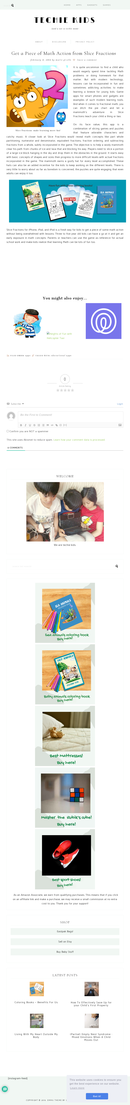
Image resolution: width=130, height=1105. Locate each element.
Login (120, 404)
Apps (28, 355)
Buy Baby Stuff (65, 952)
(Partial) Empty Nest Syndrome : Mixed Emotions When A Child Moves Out (91, 1037)
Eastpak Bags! (65, 931)
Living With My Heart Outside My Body (36, 1035)
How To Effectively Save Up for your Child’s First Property (91, 1004)
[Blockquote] (48, 425)
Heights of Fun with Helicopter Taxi (65, 331)
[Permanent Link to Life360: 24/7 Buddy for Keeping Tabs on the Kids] (103, 338)
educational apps (61, 355)
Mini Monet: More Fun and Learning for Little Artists (26, 328)
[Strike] (34, 425)
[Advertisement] (65, 270)
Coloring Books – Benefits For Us (36, 1002)
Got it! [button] (97, 1096)
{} (61, 425)
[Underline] (30, 425)
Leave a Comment (87, 60)
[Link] (56, 425)
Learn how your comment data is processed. (79, 440)
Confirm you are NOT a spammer (29, 431)
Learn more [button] (77, 1088)
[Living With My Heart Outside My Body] (36, 1022)
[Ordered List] (39, 425)
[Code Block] (52, 425)
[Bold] (21, 425)
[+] (65, 425)
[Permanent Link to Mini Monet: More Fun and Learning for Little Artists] (26, 338)
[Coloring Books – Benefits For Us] (37, 990)
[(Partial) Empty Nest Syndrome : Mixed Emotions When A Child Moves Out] (91, 1022)
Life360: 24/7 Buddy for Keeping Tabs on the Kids (104, 328)
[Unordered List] (43, 425)
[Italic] (25, 425)
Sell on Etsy (65, 942)
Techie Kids (65, 20)
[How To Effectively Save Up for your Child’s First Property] (91, 990)
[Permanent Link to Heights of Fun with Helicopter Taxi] (65, 338)
